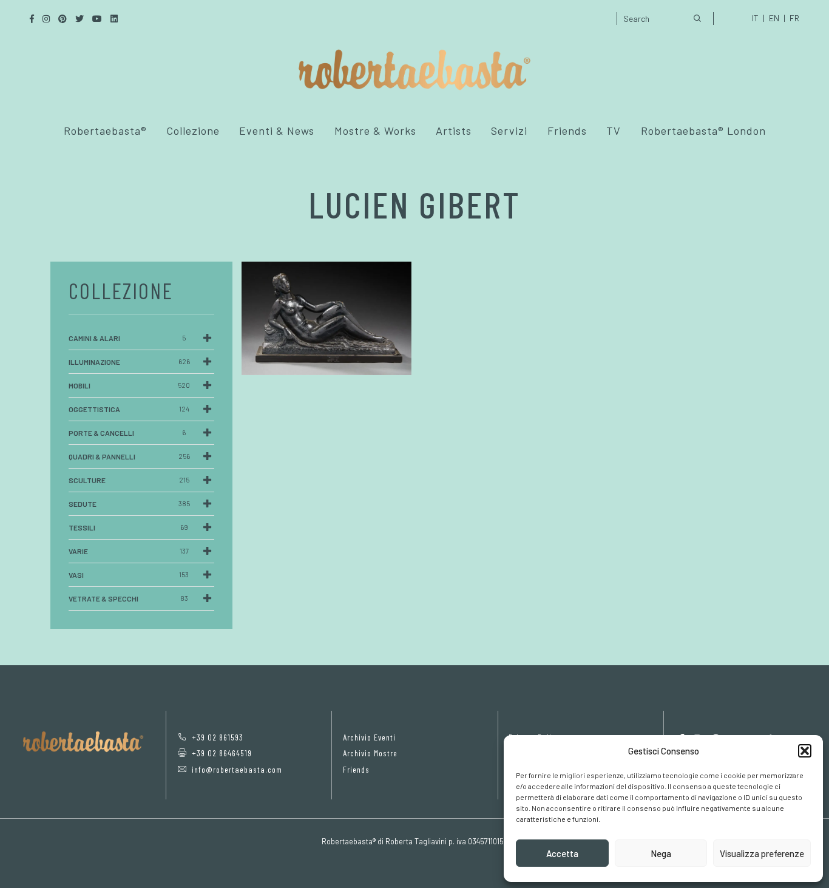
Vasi (129, 575)
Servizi (509, 130)
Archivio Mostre (370, 753)
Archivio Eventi (369, 737)
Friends (567, 130)
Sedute (129, 504)
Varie (129, 551)
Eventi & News (276, 130)
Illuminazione (129, 362)
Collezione (193, 130)
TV (613, 130)
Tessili (128, 527)
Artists (454, 130)
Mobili (129, 385)
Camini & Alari (127, 338)
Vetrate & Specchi (128, 598)
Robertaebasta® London (703, 130)
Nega (661, 853)
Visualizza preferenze (762, 853)
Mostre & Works (375, 130)
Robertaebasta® (105, 130)
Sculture (129, 480)
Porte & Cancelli (127, 433)
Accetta (562, 853)
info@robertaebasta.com (237, 769)
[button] (805, 751)
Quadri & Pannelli (129, 456)
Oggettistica (129, 409)
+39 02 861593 (217, 737)
